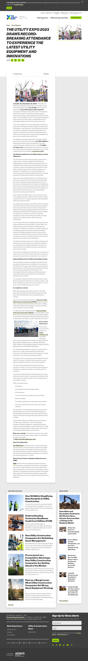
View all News (63, 601)
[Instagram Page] (53, 645)
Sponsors (16, 642)
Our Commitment (34, 642)
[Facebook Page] (56, 645)
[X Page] (72, 645)
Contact (26, 642)
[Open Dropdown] (56, 14)
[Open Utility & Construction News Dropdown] (59, 19)
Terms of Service (62, 634)
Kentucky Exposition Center (15, 617)
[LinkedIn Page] (60, 645)
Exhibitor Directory (11, 629)
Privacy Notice (43, 642)
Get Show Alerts (76, 17)
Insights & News (32, 632)
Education (9, 632)
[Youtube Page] (68, 645)
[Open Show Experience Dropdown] (42, 19)
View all (10, 605)
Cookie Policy (18, 4)
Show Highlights (11, 635)
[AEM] (20, 654)
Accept (9, 8)
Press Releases (16, 25)
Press (8, 25)
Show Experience (14, 626)
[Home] (11, 17)
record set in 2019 (38, 151)
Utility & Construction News (37, 627)
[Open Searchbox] (81, 13)
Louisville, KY (22, 16)
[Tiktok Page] (64, 645)
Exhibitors (9, 642)
